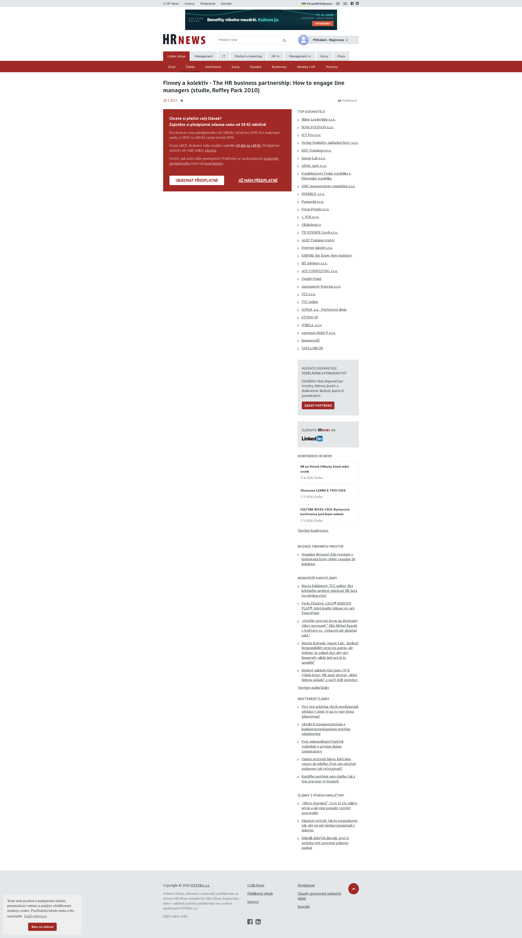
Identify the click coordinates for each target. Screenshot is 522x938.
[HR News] (184, 39)
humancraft (311, 340)
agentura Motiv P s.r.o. (319, 333)
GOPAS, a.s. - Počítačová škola (324, 309)
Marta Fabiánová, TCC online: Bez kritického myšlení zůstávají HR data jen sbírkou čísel (329, 591)
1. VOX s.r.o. (310, 217)
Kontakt (226, 3)
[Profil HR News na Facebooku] (352, 3)
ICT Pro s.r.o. (311, 135)
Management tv (300, 56)
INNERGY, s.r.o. (313, 194)
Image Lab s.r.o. (314, 158)
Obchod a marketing (248, 56)
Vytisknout (349, 100)
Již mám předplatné (258, 180)
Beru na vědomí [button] (42, 926)
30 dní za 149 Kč (248, 145)
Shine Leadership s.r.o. (318, 119)
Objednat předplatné (197, 180)
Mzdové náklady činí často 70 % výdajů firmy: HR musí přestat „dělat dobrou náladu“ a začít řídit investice (330, 675)
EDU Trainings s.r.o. (316, 150)
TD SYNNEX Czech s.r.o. (320, 232)
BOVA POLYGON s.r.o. (318, 127)
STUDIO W (310, 317)
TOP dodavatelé (311, 111)
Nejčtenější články (313, 699)
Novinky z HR (306, 67)
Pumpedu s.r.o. (313, 201)
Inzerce (190, 3)
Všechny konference (313, 530)
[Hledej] (284, 40)
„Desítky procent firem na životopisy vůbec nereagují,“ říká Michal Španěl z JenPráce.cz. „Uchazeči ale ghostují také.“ (330, 627)
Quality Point (312, 278)
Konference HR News (315, 456)
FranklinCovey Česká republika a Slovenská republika (326, 176)
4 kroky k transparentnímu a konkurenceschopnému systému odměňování (326, 729)
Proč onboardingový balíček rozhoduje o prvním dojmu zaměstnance (323, 746)
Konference (213, 67)
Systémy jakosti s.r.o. (317, 247)
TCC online (310, 302)
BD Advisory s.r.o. (314, 263)
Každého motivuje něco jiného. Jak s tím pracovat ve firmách (328, 779)
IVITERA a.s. (200, 885)
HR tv (275, 56)
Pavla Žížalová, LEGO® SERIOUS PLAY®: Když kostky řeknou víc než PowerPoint (328, 608)
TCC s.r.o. (309, 294)
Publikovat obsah (260, 893)
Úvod (171, 67)
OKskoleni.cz (311, 224)
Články (190, 67)
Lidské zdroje (176, 56)
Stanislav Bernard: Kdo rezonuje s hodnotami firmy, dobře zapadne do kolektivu (328, 559)
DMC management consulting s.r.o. (328, 186)
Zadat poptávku (318, 405)
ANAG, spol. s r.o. (314, 165)
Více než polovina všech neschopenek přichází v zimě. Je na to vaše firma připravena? (330, 711)
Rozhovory (279, 67)
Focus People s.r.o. (315, 209)
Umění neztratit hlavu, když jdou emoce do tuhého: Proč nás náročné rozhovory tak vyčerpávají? (329, 764)
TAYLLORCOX (312, 348)
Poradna (255, 67)
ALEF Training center (318, 240)
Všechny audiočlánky (313, 687)
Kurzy (324, 56)
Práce (341, 56)
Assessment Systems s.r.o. (321, 286)
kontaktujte (214, 163)
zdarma (210, 150)
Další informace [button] (35, 916)
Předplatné (207, 3)
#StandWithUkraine (319, 4)
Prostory (332, 67)
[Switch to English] (338, 3)
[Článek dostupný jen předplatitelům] (182, 100)
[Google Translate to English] (346, 3)
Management (204, 56)
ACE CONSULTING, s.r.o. (320, 271)
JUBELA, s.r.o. (312, 325)
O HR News (171, 3)
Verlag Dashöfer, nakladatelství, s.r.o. (330, 142)
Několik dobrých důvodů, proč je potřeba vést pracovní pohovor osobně (325, 843)
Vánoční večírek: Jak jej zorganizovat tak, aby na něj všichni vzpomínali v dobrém (330, 825)
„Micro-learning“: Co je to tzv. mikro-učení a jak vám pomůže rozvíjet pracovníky (330, 808)
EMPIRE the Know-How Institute (327, 255)
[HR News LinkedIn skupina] (357, 3)
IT (223, 56)
